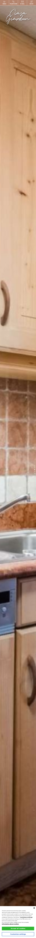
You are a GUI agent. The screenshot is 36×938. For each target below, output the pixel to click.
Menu (4, 4)
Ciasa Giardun (18, 15)
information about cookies (10, 924)
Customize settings (18, 934)
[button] (34, 467)
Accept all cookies (18, 928)
